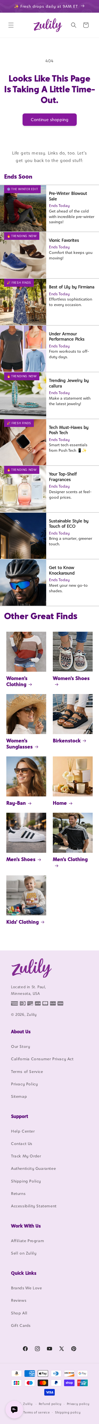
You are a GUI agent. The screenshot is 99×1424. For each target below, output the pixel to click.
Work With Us (26, 1226)
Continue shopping (49, 119)
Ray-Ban (16, 803)
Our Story (20, 1046)
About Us (21, 1031)
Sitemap (19, 1096)
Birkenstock (67, 740)
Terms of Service (27, 1071)
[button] (11, 25)
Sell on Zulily (23, 1253)
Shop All (19, 1313)
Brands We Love (26, 1287)
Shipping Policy (26, 1181)
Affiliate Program (27, 1240)
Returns (18, 1193)
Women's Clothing (17, 681)
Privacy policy (78, 1404)
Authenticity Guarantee (33, 1168)
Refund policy (50, 1404)
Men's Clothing (70, 859)
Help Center (23, 1131)
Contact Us (21, 1143)
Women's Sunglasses (19, 744)
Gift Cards (21, 1325)
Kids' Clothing (22, 922)
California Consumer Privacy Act (42, 1058)
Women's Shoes (71, 678)
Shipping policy (68, 1412)
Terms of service (36, 1412)
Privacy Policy (24, 1084)
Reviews (18, 1300)
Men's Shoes (20, 859)
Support (19, 1116)
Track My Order (26, 1156)
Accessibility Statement (34, 1206)
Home (60, 803)
